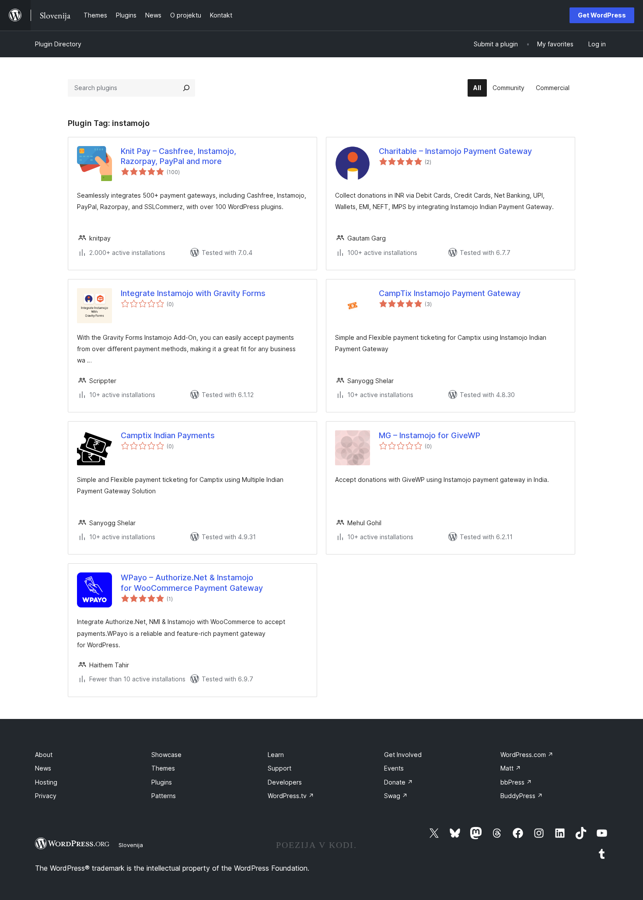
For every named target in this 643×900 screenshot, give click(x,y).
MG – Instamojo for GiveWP (429, 435)
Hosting (46, 782)
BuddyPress (521, 795)
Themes (163, 768)
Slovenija (131, 844)
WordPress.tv (291, 795)
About (43, 754)
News (43, 768)
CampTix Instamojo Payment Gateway (450, 293)
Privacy (45, 795)
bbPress (516, 782)
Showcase (166, 754)
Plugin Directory (58, 44)
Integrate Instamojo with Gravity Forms (193, 293)
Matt (510, 768)
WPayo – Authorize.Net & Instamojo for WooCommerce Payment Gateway (192, 582)
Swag (396, 795)
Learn (276, 754)
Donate (398, 782)
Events (394, 768)
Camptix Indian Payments (168, 435)
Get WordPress (602, 15)
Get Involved (403, 754)
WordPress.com (526, 754)
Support (279, 768)
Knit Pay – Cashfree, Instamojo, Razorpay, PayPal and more (178, 156)
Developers (285, 782)
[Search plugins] (186, 88)
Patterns (163, 795)
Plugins (161, 782)
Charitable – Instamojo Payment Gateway (455, 151)
